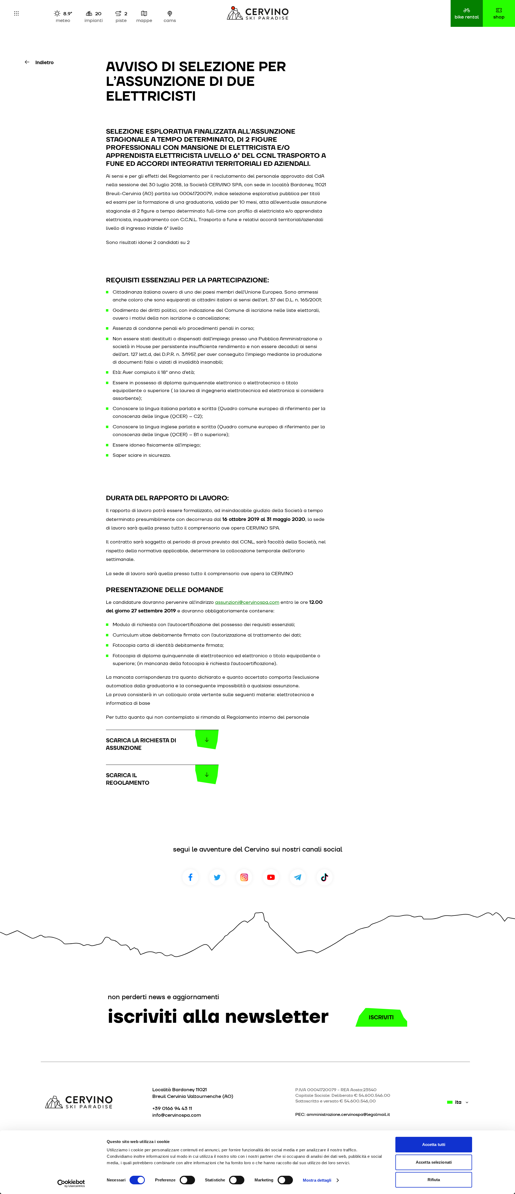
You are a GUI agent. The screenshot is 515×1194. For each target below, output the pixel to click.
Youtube (271, 877)
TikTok (325, 877)
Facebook (190, 877)
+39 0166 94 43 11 (172, 1108)
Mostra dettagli (317, 1180)
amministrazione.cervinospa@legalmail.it (348, 1114)
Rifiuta (434, 1179)
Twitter (217, 877)
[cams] (169, 13)
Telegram (298, 877)
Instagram (244, 877)
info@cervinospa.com (176, 1115)
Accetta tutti (433, 1144)
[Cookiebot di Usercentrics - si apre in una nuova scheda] (71, 1184)
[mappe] (144, 13)
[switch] (187, 1180)
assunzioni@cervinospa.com (247, 602)
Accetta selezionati (434, 1162)
